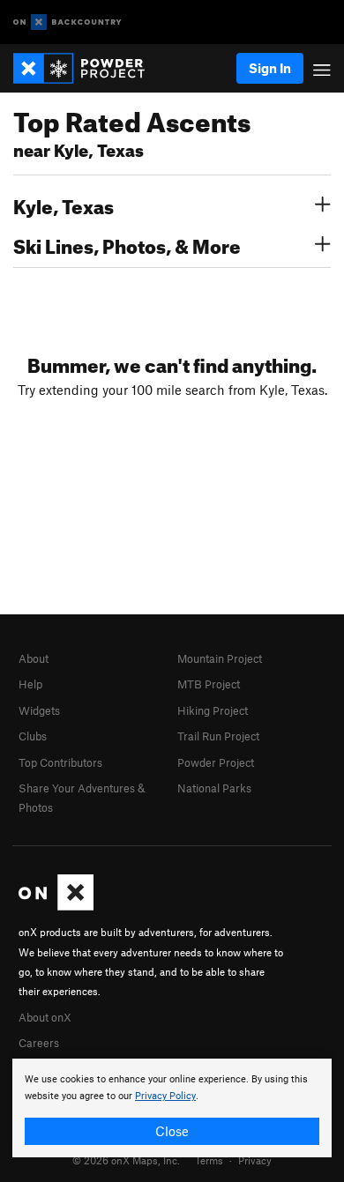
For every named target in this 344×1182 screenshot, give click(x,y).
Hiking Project (212, 710)
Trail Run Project (218, 736)
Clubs (33, 736)
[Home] (87, 68)
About (34, 658)
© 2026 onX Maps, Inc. (126, 1160)
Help (30, 684)
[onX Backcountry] (67, 22)
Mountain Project (219, 658)
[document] (172, 1108)
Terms (209, 1160)
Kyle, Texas (63, 204)
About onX (45, 1017)
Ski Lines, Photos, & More (127, 244)
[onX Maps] (56, 906)
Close (172, 1131)
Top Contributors (60, 762)
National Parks (214, 788)
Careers (39, 1043)
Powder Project (215, 762)
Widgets (39, 710)
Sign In (270, 68)
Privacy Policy (165, 1096)
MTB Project (208, 684)
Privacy (255, 1160)
